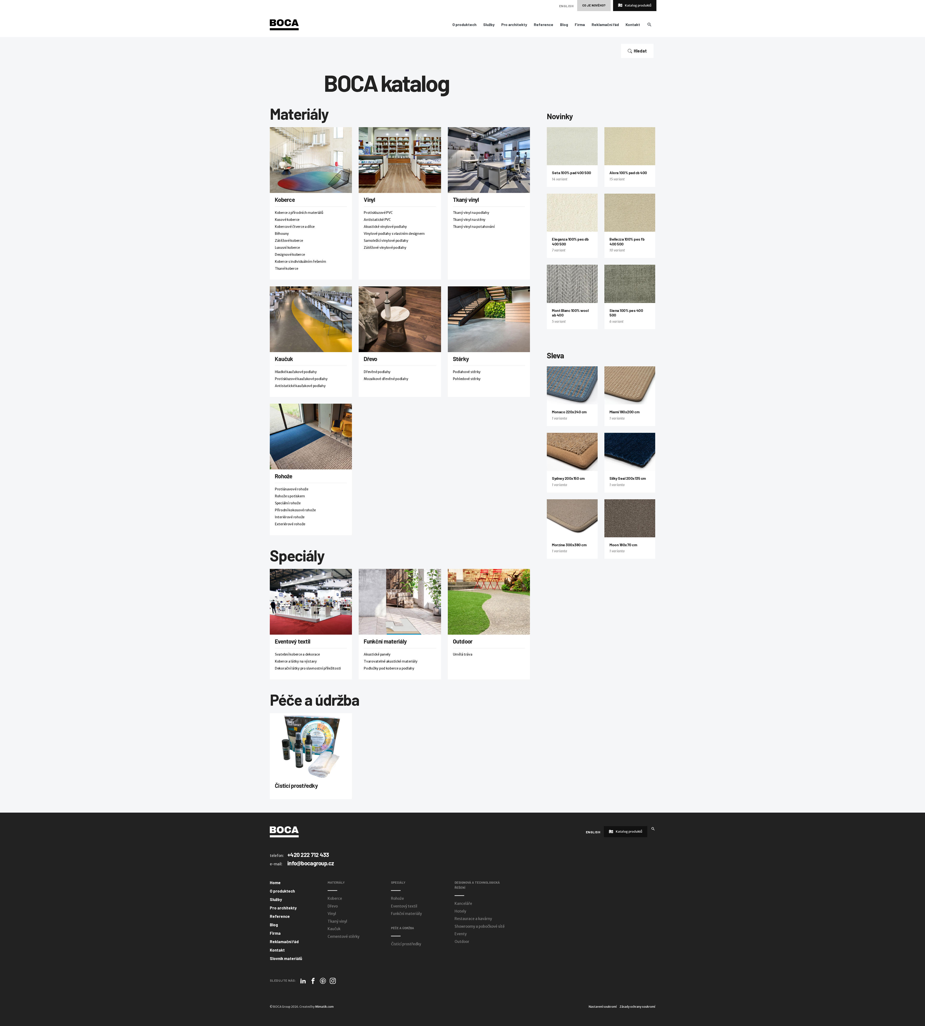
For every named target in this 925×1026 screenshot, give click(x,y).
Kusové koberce (287, 219)
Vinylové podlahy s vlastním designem (394, 233)
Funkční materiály (385, 641)
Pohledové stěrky (467, 379)
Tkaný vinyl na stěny (469, 219)
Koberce (285, 199)
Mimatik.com (324, 1006)
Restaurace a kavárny (473, 918)
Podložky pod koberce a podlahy (389, 668)
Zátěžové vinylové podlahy (385, 247)
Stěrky (461, 358)
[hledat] (649, 24)
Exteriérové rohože (290, 524)
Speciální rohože (288, 503)
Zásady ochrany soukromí (637, 1006)
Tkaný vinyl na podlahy (471, 212)
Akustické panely (377, 654)
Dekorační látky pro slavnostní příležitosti (308, 668)
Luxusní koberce (287, 247)
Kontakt (633, 24)
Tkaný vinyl (466, 199)
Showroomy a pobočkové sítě (480, 926)
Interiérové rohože (289, 517)
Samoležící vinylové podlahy (386, 240)
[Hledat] (653, 828)
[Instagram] (333, 981)
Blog (564, 24)
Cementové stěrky (343, 936)
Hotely (460, 911)
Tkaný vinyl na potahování (474, 226)
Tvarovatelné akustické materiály (390, 661)
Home (275, 882)
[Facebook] (313, 981)
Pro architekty (514, 24)
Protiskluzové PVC (378, 212)
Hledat (640, 50)
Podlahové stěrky (467, 372)
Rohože (283, 476)
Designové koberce (290, 254)
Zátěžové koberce (289, 240)
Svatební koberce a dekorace (297, 654)
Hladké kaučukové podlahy (296, 372)
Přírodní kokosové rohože (295, 510)
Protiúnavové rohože (291, 489)
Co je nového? (594, 5)
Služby (489, 24)
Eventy (461, 934)
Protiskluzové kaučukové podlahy (301, 379)
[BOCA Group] (284, 831)
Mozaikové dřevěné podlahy (386, 379)
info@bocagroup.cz (310, 863)
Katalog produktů (637, 5)
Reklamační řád (605, 24)
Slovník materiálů (286, 958)
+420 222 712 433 (308, 854)
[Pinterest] (323, 981)
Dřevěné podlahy (377, 372)
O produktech (464, 24)
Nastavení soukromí (603, 1006)
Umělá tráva (462, 654)
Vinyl (369, 199)
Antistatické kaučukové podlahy (300, 386)
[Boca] (284, 24)
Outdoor (463, 641)
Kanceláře (463, 903)
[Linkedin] (303, 981)
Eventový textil (292, 641)
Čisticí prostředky (296, 785)
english (566, 6)
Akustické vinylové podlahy (385, 226)
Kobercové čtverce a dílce (295, 226)
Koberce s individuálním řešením (300, 261)
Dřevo (370, 358)
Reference (543, 24)
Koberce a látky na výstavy (296, 661)
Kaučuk (284, 358)
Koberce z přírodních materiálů (299, 212)
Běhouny (282, 233)
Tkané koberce (286, 268)
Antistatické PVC (377, 219)
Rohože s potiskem (290, 496)
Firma (580, 24)
